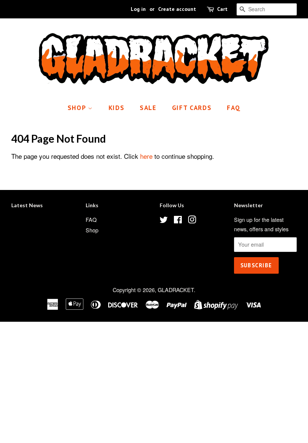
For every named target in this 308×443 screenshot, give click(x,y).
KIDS (117, 108)
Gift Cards (192, 108)
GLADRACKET (176, 290)
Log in (138, 9)
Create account (177, 9)
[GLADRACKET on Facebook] (178, 221)
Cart (222, 9)
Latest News (27, 205)
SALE (148, 108)
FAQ (233, 108)
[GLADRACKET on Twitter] (164, 221)
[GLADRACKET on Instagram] (192, 221)
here (146, 156)
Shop (78, 108)
